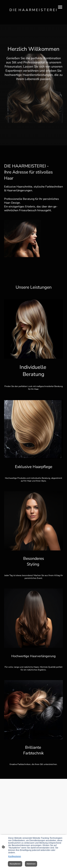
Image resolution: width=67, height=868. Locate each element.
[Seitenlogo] (33, 14)
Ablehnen (31, 864)
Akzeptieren (15, 864)
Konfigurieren (14, 856)
